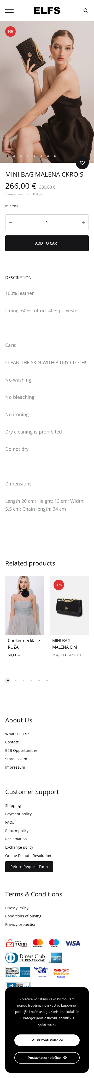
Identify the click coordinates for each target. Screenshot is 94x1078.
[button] (7, 680)
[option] (24, 605)
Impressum (15, 767)
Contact (12, 741)
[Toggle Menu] (9, 11)
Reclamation (16, 838)
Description (18, 278)
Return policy (16, 830)
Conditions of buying (23, 915)
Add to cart (47, 243)
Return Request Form (29, 866)
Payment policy (18, 813)
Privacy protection (21, 924)
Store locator (16, 758)
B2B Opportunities (21, 750)
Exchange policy (19, 847)
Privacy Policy (16, 907)
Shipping (13, 805)
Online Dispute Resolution (28, 855)
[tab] (47, 277)
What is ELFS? (17, 733)
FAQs (9, 822)
